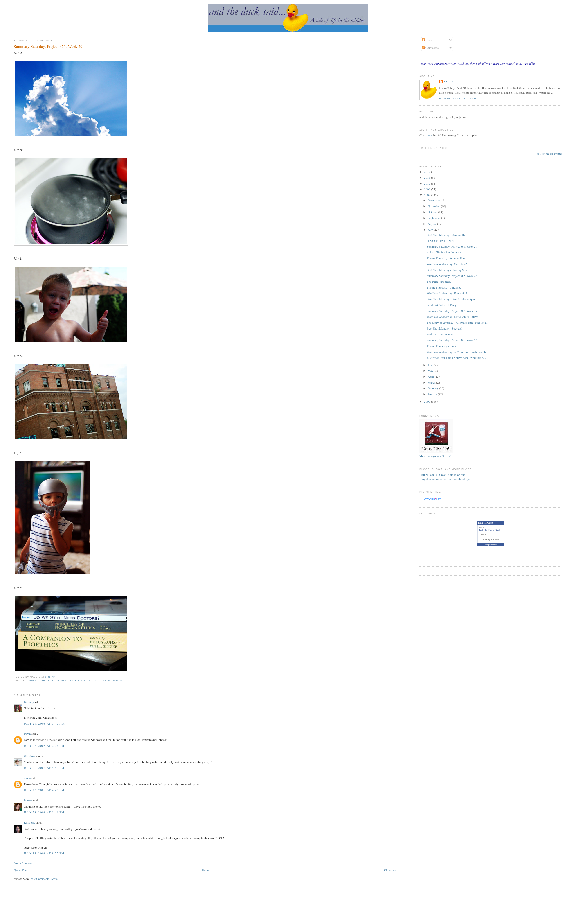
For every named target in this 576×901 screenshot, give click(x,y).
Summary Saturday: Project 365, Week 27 (452, 311)
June (431, 365)
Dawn (27, 734)
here (430, 135)
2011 (427, 178)
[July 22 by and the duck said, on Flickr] (71, 439)
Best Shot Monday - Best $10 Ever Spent (452, 299)
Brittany (29, 702)
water (117, 680)
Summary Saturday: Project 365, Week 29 (48, 46)
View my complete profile (458, 98)
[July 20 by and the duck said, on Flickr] (71, 244)
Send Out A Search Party (442, 305)
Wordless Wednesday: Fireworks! (447, 293)
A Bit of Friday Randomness (444, 252)
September (434, 218)
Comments (432, 48)
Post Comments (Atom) (44, 879)
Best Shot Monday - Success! (444, 328)
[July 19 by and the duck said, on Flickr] (71, 136)
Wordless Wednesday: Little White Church (453, 317)
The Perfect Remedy (439, 282)
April (431, 377)
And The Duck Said (489, 530)
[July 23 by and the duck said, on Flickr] (52, 574)
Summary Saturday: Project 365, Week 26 (452, 340)
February (433, 388)
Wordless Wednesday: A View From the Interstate (456, 352)
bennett (32, 680)
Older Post (390, 870)
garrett (62, 680)
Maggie (449, 81)
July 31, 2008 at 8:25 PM (44, 853)
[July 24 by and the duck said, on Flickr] (71, 671)
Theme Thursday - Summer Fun (446, 258)
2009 (427, 189)
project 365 (87, 680)
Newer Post (20, 870)
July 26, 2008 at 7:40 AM (44, 723)
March (432, 382)
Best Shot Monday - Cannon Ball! (447, 235)
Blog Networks (491, 545)
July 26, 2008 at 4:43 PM (44, 768)
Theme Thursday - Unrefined (444, 287)
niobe (27, 778)
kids (73, 680)
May (431, 371)
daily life (47, 680)
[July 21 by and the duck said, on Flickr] (71, 342)
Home (205, 870)
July (431, 230)
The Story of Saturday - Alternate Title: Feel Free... (457, 323)
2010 (427, 183)
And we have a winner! (440, 334)
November (434, 206)
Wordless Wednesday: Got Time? (447, 264)
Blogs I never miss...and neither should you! (445, 479)
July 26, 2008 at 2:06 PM (44, 746)
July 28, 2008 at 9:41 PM (44, 812)
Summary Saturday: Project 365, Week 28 (452, 276)
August (432, 224)
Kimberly (29, 822)
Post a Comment (24, 863)
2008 (427, 195)
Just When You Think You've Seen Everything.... (456, 358)
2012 (427, 172)
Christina (29, 756)
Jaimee (28, 800)
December (434, 200)
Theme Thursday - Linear (442, 346)
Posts (428, 40)
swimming (104, 680)
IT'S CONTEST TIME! (440, 241)
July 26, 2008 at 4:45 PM (44, 790)
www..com (432, 498)
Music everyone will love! (435, 456)
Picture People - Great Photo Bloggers (442, 475)
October (433, 212)
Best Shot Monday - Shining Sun (447, 270)
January (433, 394)
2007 (427, 402)
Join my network (491, 539)
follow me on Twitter (549, 153)
